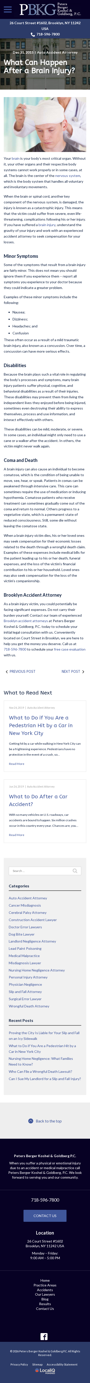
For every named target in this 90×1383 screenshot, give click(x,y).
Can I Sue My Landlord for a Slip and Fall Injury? (45, 1079)
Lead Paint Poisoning (25, 948)
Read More (16, 764)
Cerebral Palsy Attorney (27, 912)
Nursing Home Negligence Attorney (37, 970)
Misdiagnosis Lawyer (25, 963)
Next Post (71, 672)
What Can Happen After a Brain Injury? (39, 66)
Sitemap (37, 1364)
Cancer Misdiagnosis (25, 905)
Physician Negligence (25, 984)
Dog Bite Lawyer (21, 934)
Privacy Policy (19, 1364)
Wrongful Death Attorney (29, 1006)
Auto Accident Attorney (57, 52)
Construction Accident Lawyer (33, 920)
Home (45, 1280)
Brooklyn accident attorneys (26, 621)
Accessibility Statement (62, 1364)
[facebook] (44, 1336)
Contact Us (45, 1216)
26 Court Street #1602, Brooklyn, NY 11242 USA (45, 26)
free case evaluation (70, 649)
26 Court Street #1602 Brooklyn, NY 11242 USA (45, 1243)
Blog (45, 1299)
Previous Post (23, 672)
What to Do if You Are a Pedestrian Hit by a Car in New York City (41, 726)
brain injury (47, 225)
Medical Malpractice (24, 956)
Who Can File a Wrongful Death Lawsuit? (40, 1071)
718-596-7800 (48, 34)
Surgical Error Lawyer (25, 999)
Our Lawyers (45, 1294)
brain (16, 158)
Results (45, 1304)
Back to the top (49, 1120)
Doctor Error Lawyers (25, 927)
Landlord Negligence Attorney (32, 941)
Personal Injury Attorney (28, 977)
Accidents (45, 1290)
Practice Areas (45, 1285)
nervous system (67, 175)
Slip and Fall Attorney (25, 991)
